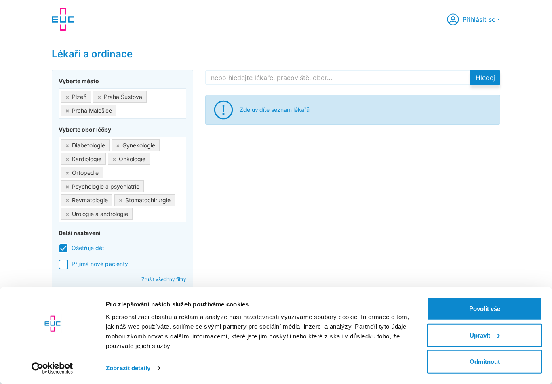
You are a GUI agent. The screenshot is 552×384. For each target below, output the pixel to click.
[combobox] (122, 103)
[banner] (63, 19)
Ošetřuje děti (88, 247)
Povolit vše (484, 308)
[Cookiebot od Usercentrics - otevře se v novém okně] (52, 368)
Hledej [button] (485, 77)
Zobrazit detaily (128, 368)
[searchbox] (120, 109)
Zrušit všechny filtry (163, 279)
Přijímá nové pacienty (100, 263)
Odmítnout (485, 361)
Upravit (480, 335)
